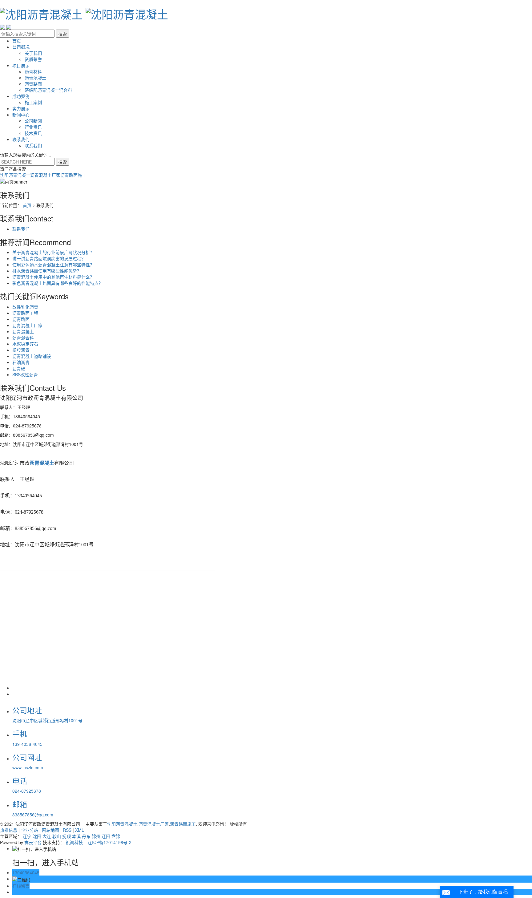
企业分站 (29, 830)
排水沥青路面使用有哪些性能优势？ (46, 271)
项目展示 (21, 65)
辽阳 (106, 836)
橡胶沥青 (21, 350)
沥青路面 (33, 84)
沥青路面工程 (25, 313)
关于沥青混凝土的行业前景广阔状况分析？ (53, 252)
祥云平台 (33, 842)
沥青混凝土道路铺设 (31, 356)
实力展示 (21, 108)
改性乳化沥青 (25, 307)
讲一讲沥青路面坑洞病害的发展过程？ (49, 258)
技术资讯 (33, 133)
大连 (46, 836)
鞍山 (56, 836)
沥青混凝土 (35, 78)
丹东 (86, 836)
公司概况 (21, 47)
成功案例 (21, 96)
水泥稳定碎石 (25, 344)
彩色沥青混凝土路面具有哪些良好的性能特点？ (57, 283)
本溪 (76, 836)
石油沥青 (21, 362)
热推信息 (8, 830)
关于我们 (33, 53)
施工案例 (33, 102)
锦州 (96, 836)
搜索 (62, 162)
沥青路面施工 (73, 175)
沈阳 (37, 836)
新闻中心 (21, 114)
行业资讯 (33, 127)
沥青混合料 (23, 337)
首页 (16, 41)
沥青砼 (18, 368)
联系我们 (21, 139)
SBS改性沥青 (25, 374)
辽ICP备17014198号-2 (109, 842)
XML (79, 830)
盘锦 (115, 836)
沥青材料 (33, 71)
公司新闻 (33, 121)
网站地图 (50, 830)
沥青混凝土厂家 (45, 175)
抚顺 (66, 836)
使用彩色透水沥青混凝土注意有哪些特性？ (53, 264)
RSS (67, 830)
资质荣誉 (33, 59)
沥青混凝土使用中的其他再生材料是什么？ (53, 277)
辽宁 (27, 836)
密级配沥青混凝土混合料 (48, 90)
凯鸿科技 (74, 842)
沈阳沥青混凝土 (15, 175)
